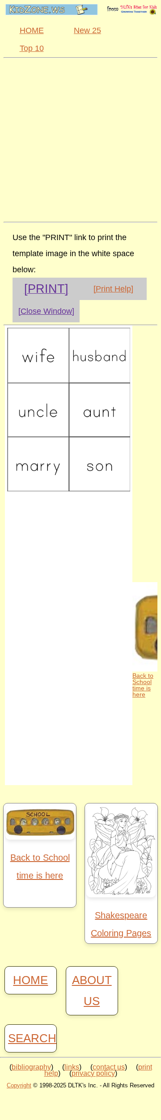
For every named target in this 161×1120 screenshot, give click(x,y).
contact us (109, 1067)
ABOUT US (92, 990)
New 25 (87, 30)
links (71, 1067)
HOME (32, 30)
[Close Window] (46, 311)
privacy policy (93, 1073)
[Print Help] (113, 288)
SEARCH (30, 1038)
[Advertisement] (80, 138)
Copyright (19, 1085)
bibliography (31, 1067)
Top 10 (32, 48)
